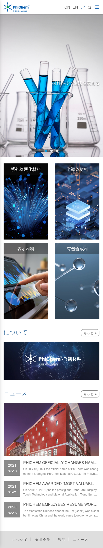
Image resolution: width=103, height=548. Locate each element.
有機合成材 (77, 248)
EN (75, 7)
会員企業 (43, 539)
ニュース (80, 539)
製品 (62, 539)
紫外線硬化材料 (26, 169)
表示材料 (25, 248)
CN (67, 7)
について (20, 539)
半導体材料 (77, 169)
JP (82, 7)
